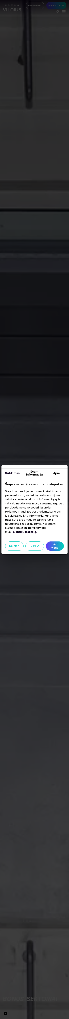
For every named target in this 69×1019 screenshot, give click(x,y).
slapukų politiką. (25, 532)
